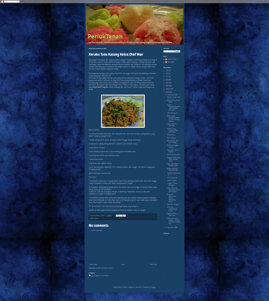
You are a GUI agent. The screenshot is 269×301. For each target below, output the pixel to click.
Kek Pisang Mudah (173, 155)
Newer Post (93, 265)
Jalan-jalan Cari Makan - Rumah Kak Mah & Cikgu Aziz (173, 221)
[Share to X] (121, 216)
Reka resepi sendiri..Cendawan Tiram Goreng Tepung (173, 118)
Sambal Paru (171, 135)
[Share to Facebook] (123, 216)
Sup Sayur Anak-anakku (173, 151)
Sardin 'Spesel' (172, 181)
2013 (167, 77)
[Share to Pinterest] (125, 216)
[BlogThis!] (119, 216)
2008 (167, 92)
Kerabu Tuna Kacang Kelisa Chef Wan (172, 130)
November (171, 227)
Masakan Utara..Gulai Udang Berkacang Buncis (171, 198)
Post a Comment (96, 230)
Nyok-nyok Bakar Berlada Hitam (172, 165)
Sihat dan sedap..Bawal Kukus (172, 209)
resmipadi (170, 62)
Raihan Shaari (172, 59)
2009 (167, 89)
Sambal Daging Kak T (173, 174)
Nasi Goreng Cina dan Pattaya (172, 142)
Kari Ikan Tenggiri (173, 204)
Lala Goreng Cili (172, 113)
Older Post (153, 265)
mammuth (138, 287)
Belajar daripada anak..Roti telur (172, 170)
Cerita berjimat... (172, 178)
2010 (167, 86)
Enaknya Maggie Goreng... (172, 146)
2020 (167, 71)
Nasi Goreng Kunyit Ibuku (173, 101)
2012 (167, 80)
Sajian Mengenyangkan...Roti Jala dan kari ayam (173, 107)
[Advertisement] (123, 247)
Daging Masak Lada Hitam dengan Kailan (173, 159)
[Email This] (117, 216)
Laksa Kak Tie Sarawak (171, 125)
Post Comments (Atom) (105, 268)
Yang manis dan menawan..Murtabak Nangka (173, 190)
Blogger (153, 287)
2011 (167, 83)
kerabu (96, 218)
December (171, 95)
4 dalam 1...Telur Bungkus (172, 184)
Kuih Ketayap (171, 138)
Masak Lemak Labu (173, 97)
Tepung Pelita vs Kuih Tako (172, 215)
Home (123, 265)
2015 (167, 74)
